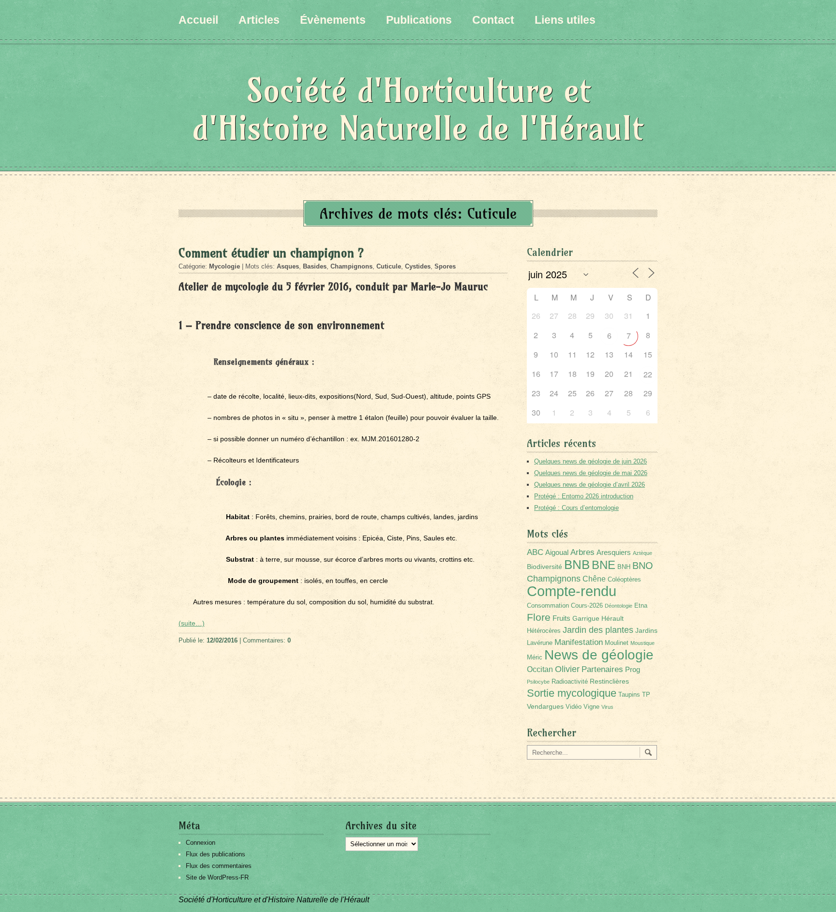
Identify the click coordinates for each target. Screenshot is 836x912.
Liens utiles (565, 20)
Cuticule (388, 266)
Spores (445, 266)
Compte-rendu (571, 591)
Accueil (198, 20)
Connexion (200, 842)
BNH (623, 567)
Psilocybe (538, 682)
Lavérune (539, 643)
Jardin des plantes (598, 630)
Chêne (594, 579)
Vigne (591, 706)
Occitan (540, 669)
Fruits (561, 618)
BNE (603, 564)
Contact (493, 20)
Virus (607, 707)
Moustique (642, 643)
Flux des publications (215, 854)
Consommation (548, 605)
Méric (534, 657)
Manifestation (578, 642)
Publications (419, 20)
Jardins (646, 630)
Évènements (333, 20)
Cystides (418, 266)
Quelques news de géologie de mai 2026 (590, 473)
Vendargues (545, 706)
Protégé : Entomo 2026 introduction (583, 496)
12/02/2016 (222, 640)
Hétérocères (544, 631)
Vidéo (574, 706)
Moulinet (616, 643)
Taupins (629, 694)
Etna (640, 605)
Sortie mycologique (571, 693)
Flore (539, 617)
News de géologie (599, 654)
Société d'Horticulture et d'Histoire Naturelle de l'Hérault (418, 109)
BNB (577, 564)
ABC (535, 552)
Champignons (351, 266)
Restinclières (609, 681)
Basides (315, 266)
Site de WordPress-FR (217, 877)
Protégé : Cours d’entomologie (576, 507)
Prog (632, 669)
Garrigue (585, 618)
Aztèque (642, 553)
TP (646, 694)
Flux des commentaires (219, 865)
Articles (259, 20)
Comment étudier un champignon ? (271, 253)
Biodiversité (544, 566)
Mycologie (224, 266)
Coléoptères (624, 579)
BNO (642, 565)
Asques (288, 266)
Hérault (612, 618)
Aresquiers (614, 552)
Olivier (567, 669)
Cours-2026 (587, 605)
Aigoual (556, 552)
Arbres (582, 552)
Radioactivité (570, 681)
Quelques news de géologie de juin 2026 (590, 461)
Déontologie (618, 606)
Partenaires (602, 669)
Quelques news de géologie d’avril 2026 (589, 484)
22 (647, 374)
